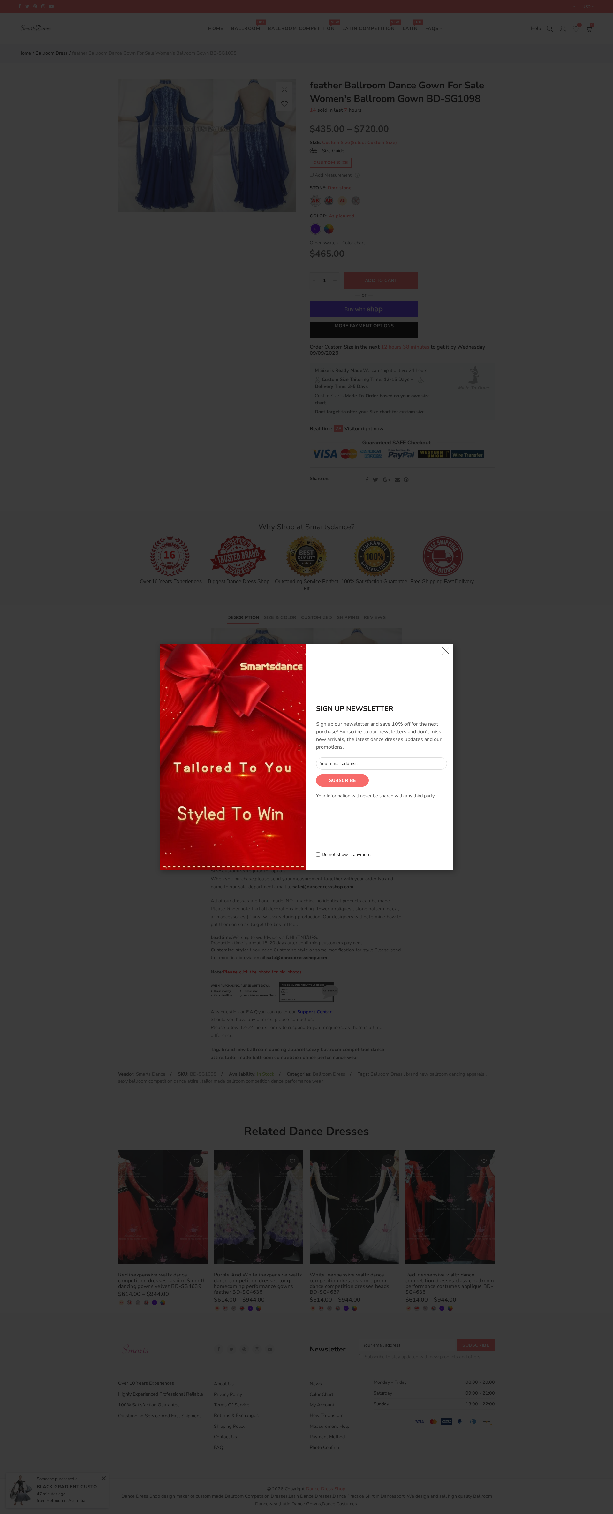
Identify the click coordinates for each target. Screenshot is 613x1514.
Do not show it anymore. (346, 855)
